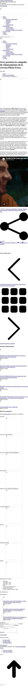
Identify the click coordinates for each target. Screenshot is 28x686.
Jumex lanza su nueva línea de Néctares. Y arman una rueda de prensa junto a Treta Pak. (12, 356)
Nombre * (2, 623)
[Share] (2, 684)
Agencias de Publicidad (11, 209)
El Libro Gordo (6, 641)
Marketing (10, 210)
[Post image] (4, 354)
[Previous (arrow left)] (0, 685)
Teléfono (16, 625)
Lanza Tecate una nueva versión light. (9, 407)
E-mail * (21, 623)
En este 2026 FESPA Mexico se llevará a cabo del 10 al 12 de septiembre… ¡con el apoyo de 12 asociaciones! (14, 397)
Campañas (19, 209)
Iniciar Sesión (6, 414)
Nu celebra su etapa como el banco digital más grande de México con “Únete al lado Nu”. (13, 366)
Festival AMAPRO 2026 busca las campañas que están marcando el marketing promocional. (13, 377)
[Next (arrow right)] (2, 685)
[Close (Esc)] (0, 684)
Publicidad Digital (7, 642)
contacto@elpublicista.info (6, 0)
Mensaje (2, 632)
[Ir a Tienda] (14, 682)
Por (17, 210)
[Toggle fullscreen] (3, 684)
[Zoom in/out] (5, 684)
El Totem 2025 (6, 640)
